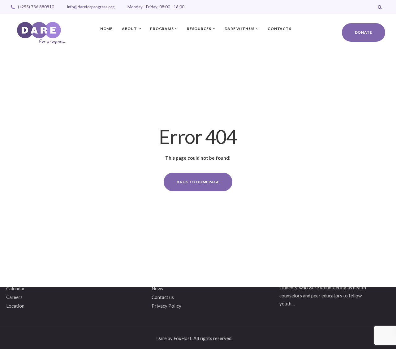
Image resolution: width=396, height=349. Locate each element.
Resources (199, 28)
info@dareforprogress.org (90, 6)
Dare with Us (240, 28)
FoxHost (183, 338)
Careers (14, 297)
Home (106, 28)
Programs (162, 28)
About (129, 28)
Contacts (279, 28)
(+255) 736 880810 (36, 6)
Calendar (15, 288)
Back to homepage (198, 181)
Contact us (163, 297)
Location (15, 306)
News (157, 288)
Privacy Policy (166, 306)
